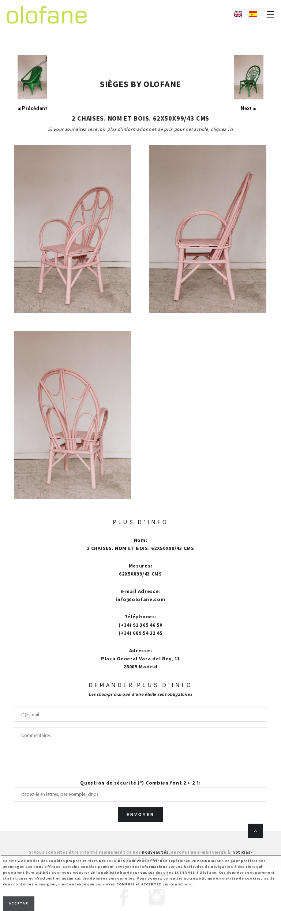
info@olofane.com (140, 599)
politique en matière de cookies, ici (232, 878)
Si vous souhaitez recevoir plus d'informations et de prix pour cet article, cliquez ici (140, 129)
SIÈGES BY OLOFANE (140, 84)
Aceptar (19, 903)
